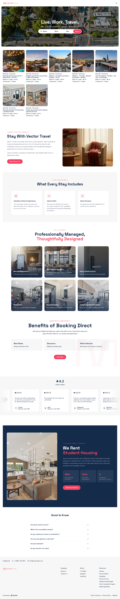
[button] (18, 561)
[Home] (10, 568)
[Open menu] (116, 3)
